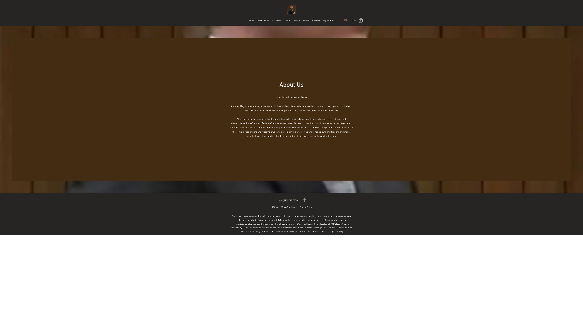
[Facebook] (305, 200)
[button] (361, 20)
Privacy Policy (306, 207)
